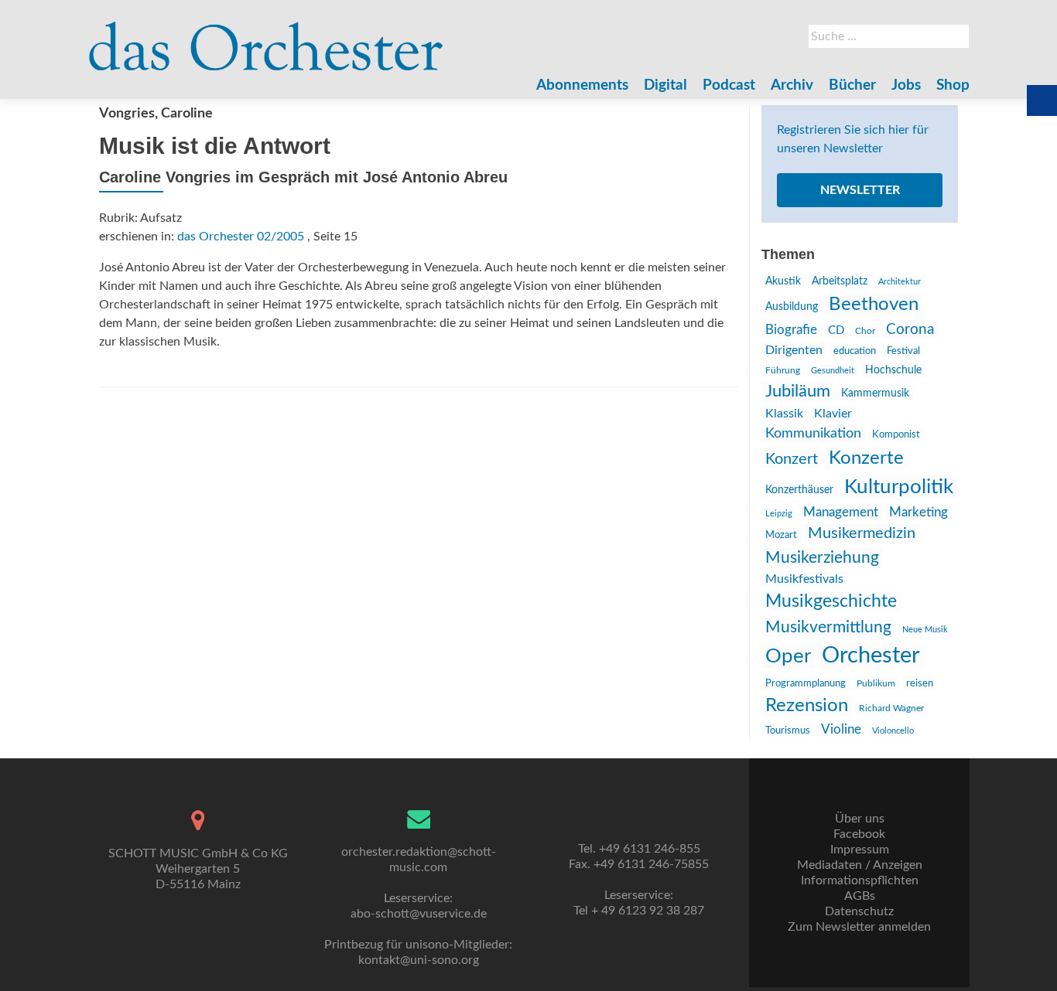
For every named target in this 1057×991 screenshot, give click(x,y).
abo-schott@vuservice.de (419, 914)
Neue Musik (925, 629)
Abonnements (582, 85)
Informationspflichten (859, 880)
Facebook (859, 834)
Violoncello (893, 731)
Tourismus (787, 730)
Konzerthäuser (799, 490)
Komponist (896, 435)
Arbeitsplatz (839, 281)
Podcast (729, 85)
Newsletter (860, 190)
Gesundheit (832, 370)
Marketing (918, 512)
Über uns (859, 818)
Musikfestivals (804, 579)
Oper (788, 656)
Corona (910, 329)
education (854, 351)
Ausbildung (791, 306)
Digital (665, 85)
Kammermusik (875, 393)
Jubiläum (797, 391)
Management (840, 512)
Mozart (781, 535)
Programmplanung (805, 684)
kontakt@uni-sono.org (418, 960)
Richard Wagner (891, 708)
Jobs (906, 85)
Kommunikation (813, 433)
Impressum (859, 849)
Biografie (791, 330)
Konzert (791, 459)
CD (836, 330)
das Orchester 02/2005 (240, 236)
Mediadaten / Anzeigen (859, 865)
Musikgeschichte (831, 601)
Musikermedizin (861, 533)
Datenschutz (859, 911)
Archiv (792, 85)
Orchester (871, 655)
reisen (919, 683)
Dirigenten (794, 350)
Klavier (833, 413)
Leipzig (778, 513)
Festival (903, 351)
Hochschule (893, 370)
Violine (841, 729)
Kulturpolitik (898, 487)
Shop (953, 85)
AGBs (859, 896)
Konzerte (866, 458)
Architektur (899, 282)
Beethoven (873, 304)
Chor (865, 331)
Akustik (783, 281)
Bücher (852, 85)
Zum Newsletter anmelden (859, 927)
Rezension (806, 705)
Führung (782, 370)
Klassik (784, 413)
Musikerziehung (822, 558)
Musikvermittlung (828, 627)
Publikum (876, 683)
